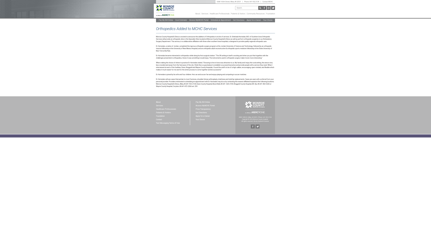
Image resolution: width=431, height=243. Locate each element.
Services (204, 14)
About (197, 14)
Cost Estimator (181, 20)
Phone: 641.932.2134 (251, 2)
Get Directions (238, 20)
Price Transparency (203, 109)
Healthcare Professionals (220, 14)
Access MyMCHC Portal (198, 20)
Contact (159, 119)
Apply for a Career (254, 20)
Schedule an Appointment (221, 20)
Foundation (270, 14)
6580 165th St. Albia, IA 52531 (248, 117)
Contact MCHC (267, 2)
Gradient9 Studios (263, 121)
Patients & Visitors (238, 14)
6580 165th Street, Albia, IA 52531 (229, 2)
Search (260, 8)
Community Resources (256, 14)
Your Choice (267, 20)
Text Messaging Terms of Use (168, 123)
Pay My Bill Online (166, 20)
